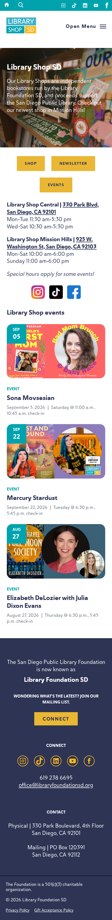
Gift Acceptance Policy (53, 910)
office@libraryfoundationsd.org (56, 785)
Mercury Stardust (32, 497)
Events (56, 185)
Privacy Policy (17, 910)
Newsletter (73, 163)
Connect (56, 719)
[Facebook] (74, 293)
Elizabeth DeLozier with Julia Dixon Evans (47, 601)
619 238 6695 (56, 777)
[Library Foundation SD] (21, 32)
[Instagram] (38, 293)
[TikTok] (56, 293)
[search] (21, 5)
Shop (31, 163)
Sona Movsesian (30, 397)
